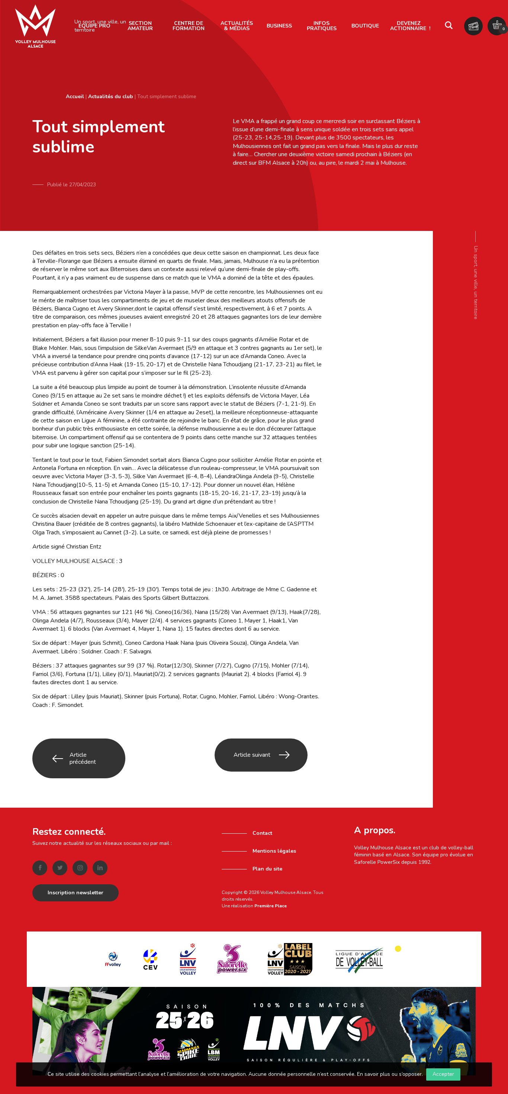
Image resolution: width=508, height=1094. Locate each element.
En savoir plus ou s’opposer (389, 1074)
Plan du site (267, 868)
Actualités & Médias (237, 26)
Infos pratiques (322, 26)
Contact (262, 833)
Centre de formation (189, 26)
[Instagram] (80, 867)
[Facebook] (39, 867)
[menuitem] (140, 26)
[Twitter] (59, 867)
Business (279, 25)
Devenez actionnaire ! (410, 26)
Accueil (75, 96)
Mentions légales (274, 851)
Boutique (365, 25)
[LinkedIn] (100, 867)
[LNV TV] (254, 1030)
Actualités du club (110, 96)
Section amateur (140, 26)
